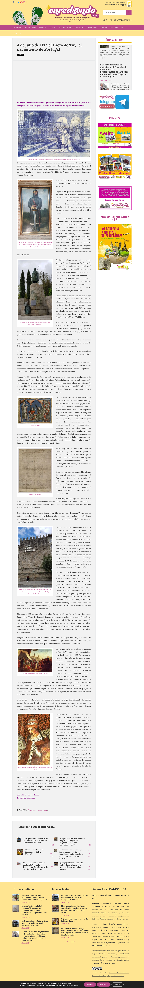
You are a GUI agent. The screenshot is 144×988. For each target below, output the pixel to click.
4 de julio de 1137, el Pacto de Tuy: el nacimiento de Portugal (49, 47)
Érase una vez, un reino (37, 810)
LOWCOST (61, 27)
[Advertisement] (54, 81)
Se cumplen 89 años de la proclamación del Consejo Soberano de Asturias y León (34, 897)
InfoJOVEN (16, 33)
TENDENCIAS (81, 27)
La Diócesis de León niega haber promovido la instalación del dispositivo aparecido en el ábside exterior (71, 854)
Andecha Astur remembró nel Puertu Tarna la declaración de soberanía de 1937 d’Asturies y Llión (35, 866)
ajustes (76, 986)
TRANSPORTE (93, 27)
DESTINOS (42, 27)
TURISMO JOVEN (107, 27)
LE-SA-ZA (51, 27)
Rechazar (103, 984)
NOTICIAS (70, 27)
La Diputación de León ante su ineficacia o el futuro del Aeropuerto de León (36, 840)
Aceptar (90, 984)
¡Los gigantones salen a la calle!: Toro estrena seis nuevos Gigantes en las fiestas (71, 866)
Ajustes (117, 984)
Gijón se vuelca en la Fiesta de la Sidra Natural (34, 852)
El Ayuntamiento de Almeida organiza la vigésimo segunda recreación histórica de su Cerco (72, 841)
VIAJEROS (119, 27)
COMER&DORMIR (29, 27)
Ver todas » (71, 942)
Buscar (129, 12)
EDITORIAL (16, 27)
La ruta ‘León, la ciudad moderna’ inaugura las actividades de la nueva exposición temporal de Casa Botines (34, 910)
